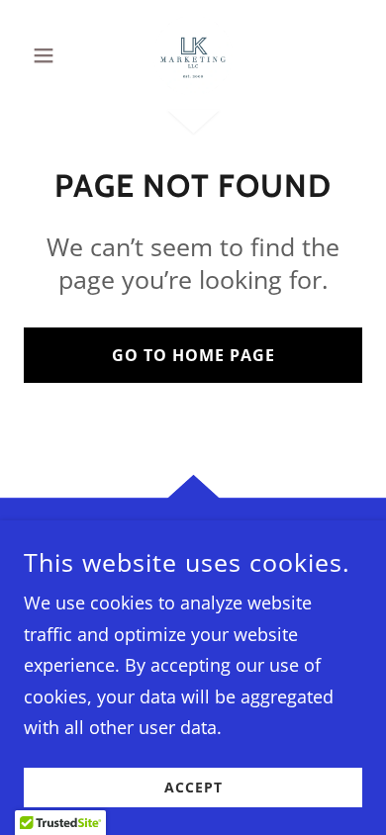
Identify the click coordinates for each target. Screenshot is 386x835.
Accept (193, 788)
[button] (49, 55)
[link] (193, 55)
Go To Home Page (193, 355)
